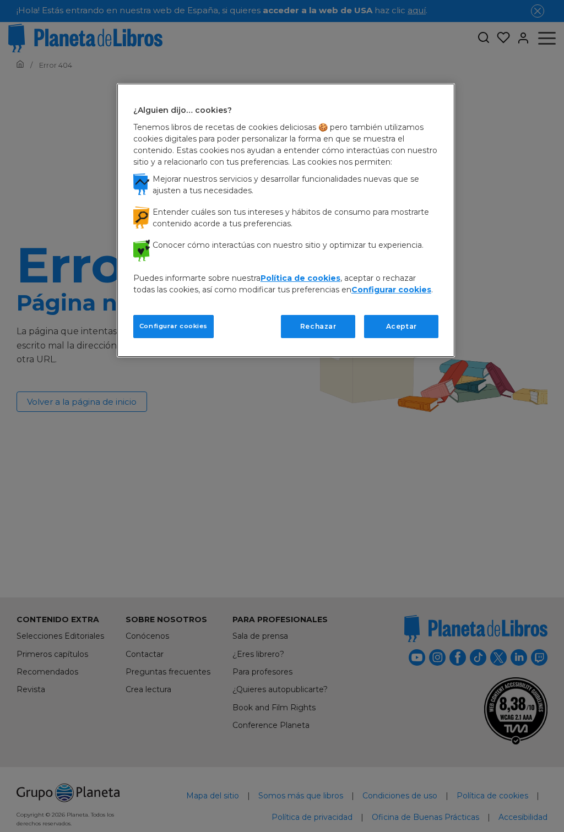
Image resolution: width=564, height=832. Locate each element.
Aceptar (401, 326)
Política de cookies (300, 278)
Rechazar (318, 326)
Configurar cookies (173, 326)
